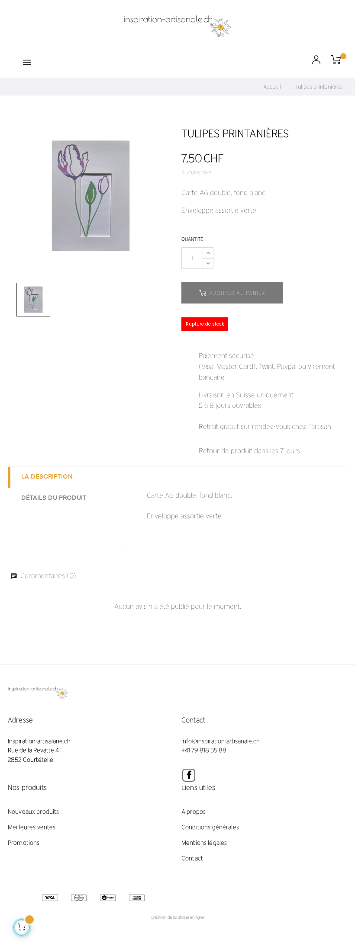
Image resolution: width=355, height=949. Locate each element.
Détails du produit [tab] (53, 498)
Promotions (23, 843)
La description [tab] (47, 477)
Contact (192, 858)
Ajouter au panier (236, 293)
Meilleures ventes (31, 827)
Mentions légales (204, 843)
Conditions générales (210, 827)
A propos (193, 811)
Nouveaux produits (33, 811)
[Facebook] (188, 775)
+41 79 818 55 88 (204, 750)
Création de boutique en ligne (177, 917)
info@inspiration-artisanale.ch (220, 741)
